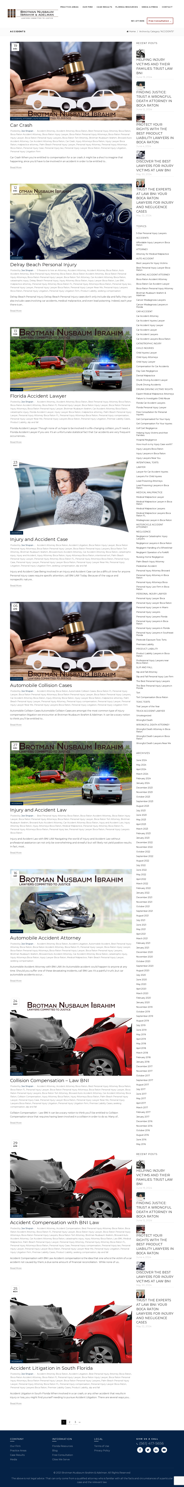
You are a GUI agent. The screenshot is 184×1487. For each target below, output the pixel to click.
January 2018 (143, 1062)
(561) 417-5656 (151, 1443)
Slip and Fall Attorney (146, 672)
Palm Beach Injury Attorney (150, 561)
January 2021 (142, 947)
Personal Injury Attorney (88, 144)
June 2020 (141, 979)
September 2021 (144, 911)
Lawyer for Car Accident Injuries (152, 471)
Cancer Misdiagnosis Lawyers (151, 300)
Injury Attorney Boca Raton (73, 280)
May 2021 (141, 929)
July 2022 (141, 865)
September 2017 (144, 1080)
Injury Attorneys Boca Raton (90, 141)
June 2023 (141, 815)
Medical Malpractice (72, 826)
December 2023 (144, 787)
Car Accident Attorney (147, 316)
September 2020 (145, 966)
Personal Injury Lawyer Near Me (87, 287)
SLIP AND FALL (144, 667)
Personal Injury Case (33, 148)
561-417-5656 (137, 21)
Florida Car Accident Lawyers (150, 403)
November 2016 (144, 1126)
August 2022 (142, 860)
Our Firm (88, 7)
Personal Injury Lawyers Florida (151, 616)
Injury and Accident (26, 555)
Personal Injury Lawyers (148, 612)
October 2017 (143, 1075)
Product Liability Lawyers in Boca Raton (152, 654)
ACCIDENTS (17, 119)
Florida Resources (126, 7)
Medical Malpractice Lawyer (150, 497)
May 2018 (141, 1043)
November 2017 (144, 1071)
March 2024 (142, 774)
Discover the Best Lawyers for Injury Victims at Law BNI (155, 165)
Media (13, 1459)
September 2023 (144, 801)
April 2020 (141, 989)
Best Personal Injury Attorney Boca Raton (109, 131)
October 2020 (143, 961)
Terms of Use (101, 1446)
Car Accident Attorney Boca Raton (47, 141)
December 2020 (144, 952)
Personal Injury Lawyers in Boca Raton (152, 622)
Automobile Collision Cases (41, 685)
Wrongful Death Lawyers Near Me (153, 743)
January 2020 (143, 1002)
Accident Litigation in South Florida (51, 1368)
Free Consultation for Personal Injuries (151, 413)
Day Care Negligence (147, 371)
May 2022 (141, 874)
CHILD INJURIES (145, 348)
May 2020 (141, 984)
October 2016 (143, 1130)
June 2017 (141, 1094)
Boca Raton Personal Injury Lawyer (45, 277)
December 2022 (144, 842)
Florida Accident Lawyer (38, 396)
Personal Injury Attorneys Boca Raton (92, 284)
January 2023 (143, 838)
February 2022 (143, 888)
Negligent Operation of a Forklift (152, 552)
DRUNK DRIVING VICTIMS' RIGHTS (154, 389)
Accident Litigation (78, 545)
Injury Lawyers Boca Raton (149, 449)
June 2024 (141, 760)
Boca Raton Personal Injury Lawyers (43, 138)
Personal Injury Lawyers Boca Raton (62, 419)
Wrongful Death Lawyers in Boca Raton (153, 737)
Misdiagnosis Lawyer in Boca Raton (154, 520)
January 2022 (143, 892)
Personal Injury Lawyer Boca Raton (82, 148)
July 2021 (140, 920)
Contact (167, 7)
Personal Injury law (54, 148)
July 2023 (141, 810)
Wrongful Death (144, 720)
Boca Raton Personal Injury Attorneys (88, 134)
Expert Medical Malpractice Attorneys (155, 394)
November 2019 (144, 1007)
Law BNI (119, 280)
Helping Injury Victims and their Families (152, 434)
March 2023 (142, 829)
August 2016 (142, 1135)
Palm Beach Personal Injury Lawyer (57, 144)
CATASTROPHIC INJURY (148, 343)
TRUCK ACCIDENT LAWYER (150, 711)
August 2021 (142, 915)
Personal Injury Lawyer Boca (150, 598)
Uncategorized (143, 715)
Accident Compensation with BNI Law (54, 1222)
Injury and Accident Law (38, 810)
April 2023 (141, 824)
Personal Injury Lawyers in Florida (153, 628)
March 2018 (142, 1052)
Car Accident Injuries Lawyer (150, 320)
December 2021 (144, 897)
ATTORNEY (27, 119)
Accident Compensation (68, 1228)
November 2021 (144, 902)
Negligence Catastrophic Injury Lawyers (151, 537)
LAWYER (140, 467)
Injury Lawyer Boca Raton (101, 280)
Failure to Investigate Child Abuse (153, 398)
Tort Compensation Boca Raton (152, 697)
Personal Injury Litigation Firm (25, 151)
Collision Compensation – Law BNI (50, 1080)
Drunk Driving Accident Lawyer (152, 380)
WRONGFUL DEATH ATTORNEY (152, 724)
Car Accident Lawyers (147, 334)
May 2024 (141, 765)
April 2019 (141, 1039)
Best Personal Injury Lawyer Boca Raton (153, 269)
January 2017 (142, 1116)
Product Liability (88, 291)
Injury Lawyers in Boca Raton (151, 453)
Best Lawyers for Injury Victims (151, 263)
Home (132, 31)
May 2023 (141, 819)
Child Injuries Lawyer (146, 352)
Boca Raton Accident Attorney (25, 134)
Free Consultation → (160, 21)
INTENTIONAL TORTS (147, 462)
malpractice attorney (28, 144)
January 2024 (143, 783)
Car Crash (21, 125)
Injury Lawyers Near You (148, 458)
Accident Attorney (46, 131)
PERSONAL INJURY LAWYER (151, 594)
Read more (16, 167)
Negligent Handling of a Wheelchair (154, 548)
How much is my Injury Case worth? (154, 444)
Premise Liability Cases (118, 419)
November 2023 (144, 792)
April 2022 (141, 879)
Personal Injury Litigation (113, 148)
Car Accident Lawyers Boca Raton (153, 339)
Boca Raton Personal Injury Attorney (154, 288)
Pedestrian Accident (146, 566)
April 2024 (141, 769)
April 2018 (141, 1048)
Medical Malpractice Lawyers (150, 508)
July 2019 (140, 1025)
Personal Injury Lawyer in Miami (152, 607)
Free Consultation (62, 1455)
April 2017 (141, 1103)
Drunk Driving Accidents (148, 384)
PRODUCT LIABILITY (147, 649)
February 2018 (143, 1057)
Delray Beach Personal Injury (43, 264)
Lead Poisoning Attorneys (149, 481)
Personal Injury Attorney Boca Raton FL (52, 284)
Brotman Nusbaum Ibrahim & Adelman (151, 294)
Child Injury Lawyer (145, 362)
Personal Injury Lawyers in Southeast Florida (154, 633)
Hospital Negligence (146, 440)
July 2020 (141, 975)
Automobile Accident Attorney (45, 938)
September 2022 (144, 856)
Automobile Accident (99, 944)
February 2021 (143, 943)
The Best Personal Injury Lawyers (153, 681)
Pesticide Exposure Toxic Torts (151, 639)
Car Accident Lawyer (146, 330)
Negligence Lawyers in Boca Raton (154, 543)
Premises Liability (145, 644)
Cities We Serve (61, 1459)
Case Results (104, 7)
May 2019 (141, 1034)
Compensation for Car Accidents (152, 366)
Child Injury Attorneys (147, 357)
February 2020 (143, 998)
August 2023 (142, 806)
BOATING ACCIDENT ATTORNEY (153, 274)
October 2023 (143, 796)
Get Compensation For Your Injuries (154, 423)
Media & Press (150, 7)
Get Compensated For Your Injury (153, 419)
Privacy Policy (102, 1450)
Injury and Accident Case (39, 539)
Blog (55, 1450)
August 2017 (142, 1084)
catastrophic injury (19, 280)
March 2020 (142, 993)
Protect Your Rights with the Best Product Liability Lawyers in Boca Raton (155, 133)
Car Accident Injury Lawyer (149, 325)
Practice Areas (69, 7)
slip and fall (33, 422)
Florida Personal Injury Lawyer (151, 407)
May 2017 (141, 1098)
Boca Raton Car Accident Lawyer (152, 284)
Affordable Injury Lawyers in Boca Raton (153, 243)
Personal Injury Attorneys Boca (151, 582)
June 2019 (141, 1030)
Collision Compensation (29, 1096)
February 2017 (143, 1112)
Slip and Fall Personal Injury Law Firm (154, 676)
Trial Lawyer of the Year (148, 706)
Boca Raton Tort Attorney (75, 138)
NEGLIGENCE (143, 531)
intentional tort (102, 555)
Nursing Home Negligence (150, 557)
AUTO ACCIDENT (40, 119)
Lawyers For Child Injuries (149, 476)
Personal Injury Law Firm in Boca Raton (152, 587)
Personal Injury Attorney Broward (153, 570)
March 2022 (142, 883)
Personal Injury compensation (114, 415)
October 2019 (143, 1011)
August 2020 (142, 970)
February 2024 (143, 778)
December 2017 (144, 1066)
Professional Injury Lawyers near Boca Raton (152, 661)
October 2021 (143, 906)
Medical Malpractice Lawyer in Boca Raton (154, 502)
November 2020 (144, 956)
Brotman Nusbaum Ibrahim (103, 138)
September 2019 (144, 1016)
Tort (138, 692)
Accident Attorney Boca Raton (71, 131)
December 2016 (144, 1121)
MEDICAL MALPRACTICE (149, 492)
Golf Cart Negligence (146, 428)
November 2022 (144, 847)
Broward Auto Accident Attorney (65, 552)
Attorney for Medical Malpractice (152, 254)
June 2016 (141, 1139)
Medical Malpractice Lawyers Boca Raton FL (153, 514)
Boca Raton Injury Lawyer (55, 134)
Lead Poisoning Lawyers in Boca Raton (152, 486)
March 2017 (142, 1107)
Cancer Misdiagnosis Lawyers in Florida (152, 305)
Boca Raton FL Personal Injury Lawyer (61, 405)
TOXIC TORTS (143, 702)
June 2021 (141, 925)
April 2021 (141, 934)
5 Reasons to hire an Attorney (52, 270)
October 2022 (143, 851)
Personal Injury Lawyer (21, 287)
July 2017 (140, 1089)
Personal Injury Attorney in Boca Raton (152, 576)
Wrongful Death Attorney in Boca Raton (153, 730)
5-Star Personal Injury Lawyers (151, 233)
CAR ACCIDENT (144, 311)
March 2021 (142, 938)
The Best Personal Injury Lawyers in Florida (154, 687)
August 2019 (142, 1020)
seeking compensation (109, 291)
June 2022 (141, 870)
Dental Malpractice (145, 375)
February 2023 (143, 833)
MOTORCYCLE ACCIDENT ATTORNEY (149, 525)
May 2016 (141, 1144)
